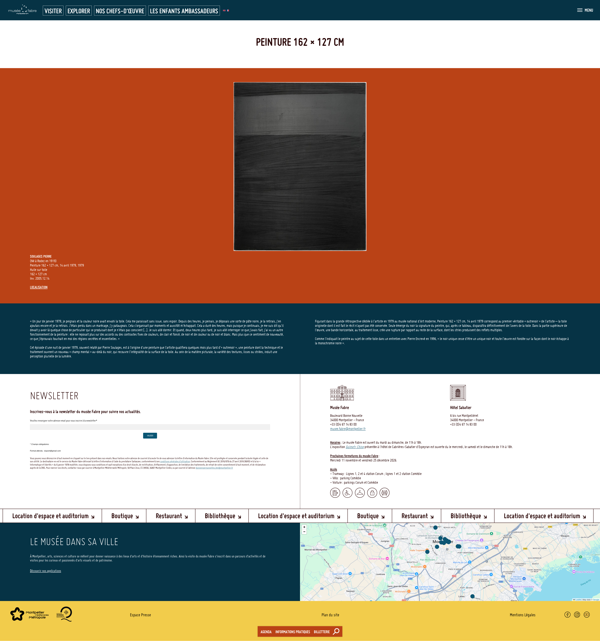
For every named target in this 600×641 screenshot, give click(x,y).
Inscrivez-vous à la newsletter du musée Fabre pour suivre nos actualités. (85, 411)
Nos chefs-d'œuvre (120, 11)
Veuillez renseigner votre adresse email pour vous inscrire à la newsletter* (63, 420)
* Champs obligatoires (39, 444)
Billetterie (322, 631)
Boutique (23, 515)
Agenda (266, 631)
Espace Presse (140, 614)
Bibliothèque (121, 515)
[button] (585, 10)
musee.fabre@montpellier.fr (348, 429)
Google (596, 599)
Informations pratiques (292, 631)
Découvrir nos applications (45, 571)
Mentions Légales (522, 614)
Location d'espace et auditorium (197, 515)
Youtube (587, 615)
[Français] (228, 10)
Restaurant (70, 515)
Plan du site (330, 614)
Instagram (577, 615)
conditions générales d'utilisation (175, 461)
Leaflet (578, 599)
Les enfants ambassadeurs (184, 11)
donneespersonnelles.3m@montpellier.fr (214, 467)
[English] (224, 10)
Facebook (567, 615)
